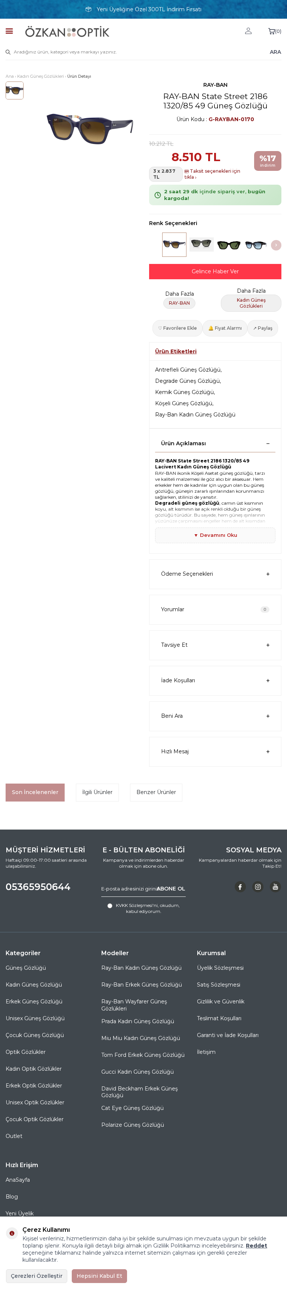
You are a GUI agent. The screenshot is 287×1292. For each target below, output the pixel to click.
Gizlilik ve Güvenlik (220, 1001)
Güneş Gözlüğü (26, 968)
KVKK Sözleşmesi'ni (137, 905)
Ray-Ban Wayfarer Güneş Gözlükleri (134, 1005)
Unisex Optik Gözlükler (35, 1102)
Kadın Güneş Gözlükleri (40, 76)
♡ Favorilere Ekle (177, 328)
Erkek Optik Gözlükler (34, 1085)
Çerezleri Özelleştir (36, 1276)
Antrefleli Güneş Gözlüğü (187, 369)
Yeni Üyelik (20, 1213)
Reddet (256, 1245)
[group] (90, 130)
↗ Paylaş (262, 328)
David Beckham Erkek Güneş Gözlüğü (139, 1092)
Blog (12, 1196)
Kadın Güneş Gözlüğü (34, 984)
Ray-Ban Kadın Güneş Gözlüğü (195, 414)
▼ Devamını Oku (215, 535)
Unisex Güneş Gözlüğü (35, 1018)
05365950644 (38, 886)
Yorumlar (213, 609)
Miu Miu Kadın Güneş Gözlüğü (140, 1038)
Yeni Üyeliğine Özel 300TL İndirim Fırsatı (149, 9)
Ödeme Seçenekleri (187, 573)
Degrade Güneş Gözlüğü (187, 381)
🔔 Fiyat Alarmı (225, 328)
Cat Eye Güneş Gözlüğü (132, 1108)
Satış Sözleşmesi (218, 984)
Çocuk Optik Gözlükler (35, 1119)
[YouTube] (275, 887)
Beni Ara (172, 716)
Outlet (14, 1136)
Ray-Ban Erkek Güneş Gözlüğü (141, 984)
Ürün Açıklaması (183, 443)
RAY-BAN (215, 84)
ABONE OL (171, 888)
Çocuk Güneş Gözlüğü (35, 1035)
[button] (276, 245)
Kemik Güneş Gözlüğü (184, 392)
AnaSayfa (18, 1179)
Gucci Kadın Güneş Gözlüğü (137, 1071)
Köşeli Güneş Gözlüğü (183, 403)
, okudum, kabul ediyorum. (148, 908)
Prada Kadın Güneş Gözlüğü (137, 1021)
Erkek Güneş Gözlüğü (34, 1001)
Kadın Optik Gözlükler (34, 1068)
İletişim (206, 1052)
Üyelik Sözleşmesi (220, 968)
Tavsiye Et (174, 645)
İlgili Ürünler (97, 792)
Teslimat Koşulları (219, 1018)
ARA (275, 52)
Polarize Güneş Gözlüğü (132, 1125)
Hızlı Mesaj (175, 751)
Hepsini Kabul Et (99, 1276)
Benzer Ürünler (156, 792)
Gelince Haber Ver (215, 271)
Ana (10, 76)
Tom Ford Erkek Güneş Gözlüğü (143, 1055)
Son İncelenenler (35, 792)
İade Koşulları (178, 680)
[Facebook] (240, 887)
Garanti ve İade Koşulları (228, 1035)
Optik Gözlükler (26, 1052)
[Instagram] (258, 887)
